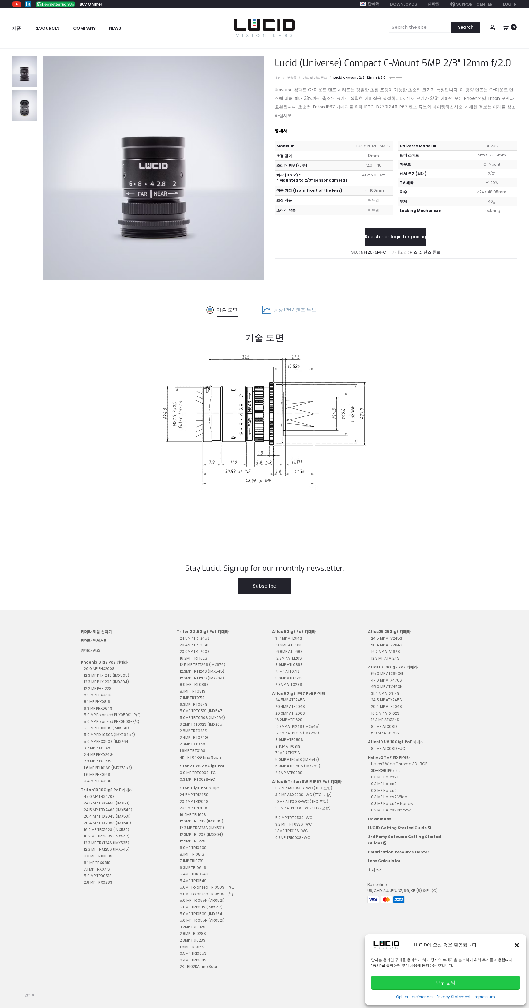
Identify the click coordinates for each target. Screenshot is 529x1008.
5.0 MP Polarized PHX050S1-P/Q (112, 714)
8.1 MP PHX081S (97, 701)
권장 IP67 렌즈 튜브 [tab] (294, 309)
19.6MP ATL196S (289, 645)
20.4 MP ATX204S (386, 706)
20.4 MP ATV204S (386, 645)
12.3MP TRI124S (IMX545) (201, 821)
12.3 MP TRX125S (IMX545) (106, 849)
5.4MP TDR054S (194, 874)
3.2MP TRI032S (192, 927)
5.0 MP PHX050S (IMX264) (107, 741)
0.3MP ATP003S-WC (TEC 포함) (303, 808)
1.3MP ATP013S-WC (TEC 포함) (301, 801)
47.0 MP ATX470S (386, 680)
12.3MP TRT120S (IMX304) (202, 678)
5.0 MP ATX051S (385, 732)
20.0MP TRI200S (194, 808)
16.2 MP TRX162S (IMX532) (106, 829)
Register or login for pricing (395, 237)
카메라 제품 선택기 (96, 631)
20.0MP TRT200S (195, 651)
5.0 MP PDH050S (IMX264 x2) (109, 734)
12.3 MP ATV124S (385, 658)
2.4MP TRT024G (194, 737)
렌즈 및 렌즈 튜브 (315, 77)
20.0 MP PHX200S (99, 668)
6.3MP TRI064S (193, 867)
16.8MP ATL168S (289, 651)
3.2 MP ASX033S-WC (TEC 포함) (303, 794)
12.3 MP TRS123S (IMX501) (202, 827)
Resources (47, 28)
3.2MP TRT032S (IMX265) (202, 724)
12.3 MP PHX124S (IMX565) (106, 675)
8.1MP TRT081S (192, 691)
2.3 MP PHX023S (97, 761)
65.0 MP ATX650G (387, 673)
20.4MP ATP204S (290, 706)
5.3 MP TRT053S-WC (294, 817)
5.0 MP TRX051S (98, 875)
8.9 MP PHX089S (98, 695)
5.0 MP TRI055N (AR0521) (202, 900)
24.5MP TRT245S (195, 638)
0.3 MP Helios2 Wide (389, 796)
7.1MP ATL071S (287, 671)
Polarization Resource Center (398, 852)
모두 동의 (445, 982)
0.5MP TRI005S (193, 953)
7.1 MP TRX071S (97, 869)
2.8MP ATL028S (288, 684)
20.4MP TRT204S (195, 645)
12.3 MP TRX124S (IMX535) (106, 842)
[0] (506, 27)
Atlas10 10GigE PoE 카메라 (393, 667)
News (115, 28)
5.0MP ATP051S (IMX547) (297, 759)
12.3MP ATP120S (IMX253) (297, 732)
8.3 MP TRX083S (98, 856)
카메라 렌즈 (90, 650)
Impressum (484, 996)
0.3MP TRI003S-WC (292, 837)
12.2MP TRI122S (192, 841)
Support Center (474, 4)
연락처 (434, 4)
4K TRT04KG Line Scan (200, 757)
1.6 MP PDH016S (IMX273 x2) (108, 767)
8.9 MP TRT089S (194, 684)
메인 (278, 77)
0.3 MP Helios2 (383, 783)
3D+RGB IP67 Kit (385, 770)
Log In (510, 4)
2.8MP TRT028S (193, 730)
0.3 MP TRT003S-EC (197, 779)
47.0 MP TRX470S (99, 796)
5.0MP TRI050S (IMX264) (202, 913)
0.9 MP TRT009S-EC (198, 772)
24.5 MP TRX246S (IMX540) (108, 809)
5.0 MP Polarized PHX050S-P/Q (111, 721)
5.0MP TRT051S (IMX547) (202, 710)
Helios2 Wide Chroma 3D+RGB (399, 763)
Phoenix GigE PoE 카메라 (104, 662)
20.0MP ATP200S (290, 713)
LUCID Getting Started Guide (398, 827)
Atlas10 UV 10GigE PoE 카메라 (396, 741)
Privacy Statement (454, 996)
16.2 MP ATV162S (385, 651)
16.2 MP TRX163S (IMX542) (106, 836)
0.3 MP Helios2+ (385, 777)
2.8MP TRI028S (193, 933)
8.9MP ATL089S (289, 664)
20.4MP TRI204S (194, 801)
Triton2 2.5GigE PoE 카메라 (203, 631)
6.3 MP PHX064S (98, 708)
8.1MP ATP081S (288, 746)
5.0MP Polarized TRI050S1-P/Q (207, 887)
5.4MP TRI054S (193, 880)
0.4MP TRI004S (193, 960)
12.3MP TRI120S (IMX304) (201, 834)
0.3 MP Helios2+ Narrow (392, 803)
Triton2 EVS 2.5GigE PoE (201, 766)
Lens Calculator (384, 860)
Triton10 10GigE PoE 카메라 (107, 789)
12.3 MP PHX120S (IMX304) (106, 681)
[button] (517, 945)
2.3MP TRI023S (192, 940)
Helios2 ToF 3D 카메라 (389, 757)
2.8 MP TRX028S (98, 882)
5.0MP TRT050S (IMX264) (202, 717)
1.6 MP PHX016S (97, 774)
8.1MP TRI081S (192, 854)
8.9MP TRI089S (193, 847)
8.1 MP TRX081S (97, 862)
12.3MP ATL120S (288, 658)
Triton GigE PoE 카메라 (198, 788)
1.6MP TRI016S (192, 947)
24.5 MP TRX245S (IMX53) (106, 803)
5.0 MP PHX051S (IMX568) (106, 728)
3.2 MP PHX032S (97, 747)
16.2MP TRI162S (193, 814)
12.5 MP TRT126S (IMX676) (202, 664)
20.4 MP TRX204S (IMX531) (107, 816)
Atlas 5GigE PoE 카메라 (294, 631)
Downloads (403, 4)
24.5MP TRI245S (194, 794)
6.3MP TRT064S (194, 704)
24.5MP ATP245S (290, 699)
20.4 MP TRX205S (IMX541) (107, 823)
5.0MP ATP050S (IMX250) (297, 766)
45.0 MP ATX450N (387, 686)
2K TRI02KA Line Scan (199, 966)
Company (84, 28)
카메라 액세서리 (94, 640)
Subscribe (264, 586)
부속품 (291, 77)
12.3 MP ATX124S (385, 719)
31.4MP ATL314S (288, 638)
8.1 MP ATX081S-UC (388, 748)
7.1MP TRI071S (192, 860)
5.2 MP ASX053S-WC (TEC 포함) (303, 788)
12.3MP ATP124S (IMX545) (297, 726)
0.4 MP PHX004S (98, 781)
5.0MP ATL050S (289, 678)
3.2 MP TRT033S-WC (293, 824)
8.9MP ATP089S (289, 739)
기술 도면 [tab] (227, 309)
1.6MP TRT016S (192, 750)
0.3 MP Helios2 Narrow (391, 810)
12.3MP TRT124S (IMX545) (202, 671)
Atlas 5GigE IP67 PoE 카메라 (298, 693)
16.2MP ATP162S (288, 719)
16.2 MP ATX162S (385, 713)
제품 (16, 28)
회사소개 (375, 869)
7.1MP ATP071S (287, 752)
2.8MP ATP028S (288, 772)
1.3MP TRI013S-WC (291, 830)
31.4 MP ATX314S (385, 693)
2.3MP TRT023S (193, 744)
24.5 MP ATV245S (386, 638)
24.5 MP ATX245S (386, 699)
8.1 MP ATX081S (384, 726)
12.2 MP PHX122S (97, 688)
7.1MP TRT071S (192, 697)
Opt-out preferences (414, 996)
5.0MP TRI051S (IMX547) (201, 907)
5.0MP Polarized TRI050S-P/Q (206, 894)
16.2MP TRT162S (193, 658)
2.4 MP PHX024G (98, 754)
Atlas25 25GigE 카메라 (389, 631)
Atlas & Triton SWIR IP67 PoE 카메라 (307, 781)
